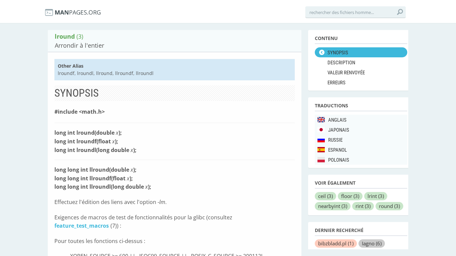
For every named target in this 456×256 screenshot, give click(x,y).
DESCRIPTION (341, 63)
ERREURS (336, 83)
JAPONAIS (338, 130)
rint (363, 206)
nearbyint (332, 206)
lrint (376, 196)
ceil (325, 196)
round (389, 206)
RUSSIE (335, 140)
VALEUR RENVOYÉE (346, 73)
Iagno (372, 243)
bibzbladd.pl (336, 243)
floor (350, 196)
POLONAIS (338, 160)
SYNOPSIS (337, 53)
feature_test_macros (81, 225)
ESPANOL (337, 150)
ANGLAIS (337, 120)
